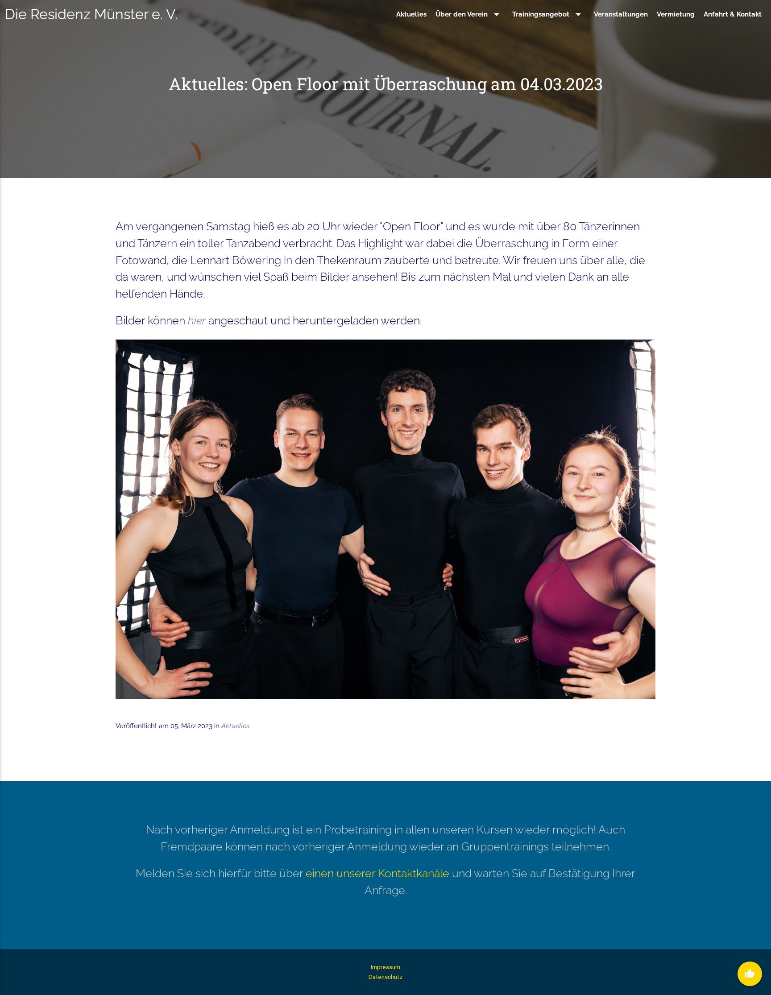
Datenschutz (385, 977)
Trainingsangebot (548, 14)
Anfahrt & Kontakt (733, 14)
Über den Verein (469, 14)
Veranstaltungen (621, 14)
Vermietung (676, 14)
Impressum (385, 967)
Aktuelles (411, 14)
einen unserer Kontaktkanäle (377, 873)
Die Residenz (91, 14)
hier (197, 320)
